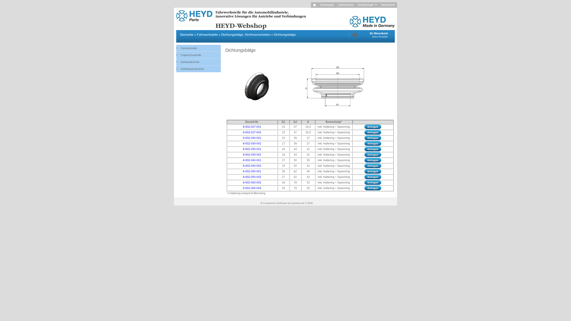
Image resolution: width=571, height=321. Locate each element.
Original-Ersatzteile (191, 55)
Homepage (327, 4)
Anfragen (372, 127)
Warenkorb (388, 4)
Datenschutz (346, 4)
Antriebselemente (190, 62)
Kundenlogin (367, 4)
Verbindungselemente (192, 69)
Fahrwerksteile (189, 48)
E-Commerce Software (274, 203)
